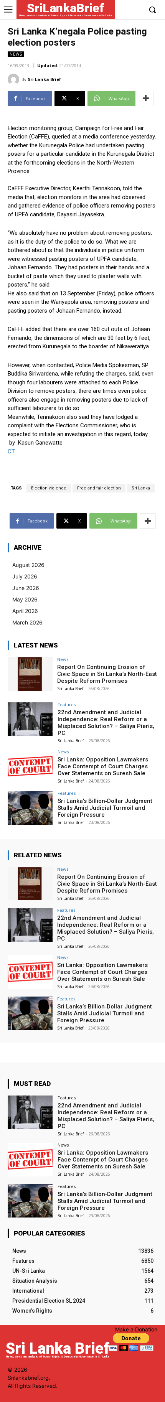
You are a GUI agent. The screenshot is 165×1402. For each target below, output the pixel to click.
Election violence (48, 488)
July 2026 (24, 576)
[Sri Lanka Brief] (14, 79)
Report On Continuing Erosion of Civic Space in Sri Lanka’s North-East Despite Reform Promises (107, 674)
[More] (146, 98)
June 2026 (25, 588)
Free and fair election (99, 488)
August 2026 (28, 565)
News (16, 54)
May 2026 (25, 599)
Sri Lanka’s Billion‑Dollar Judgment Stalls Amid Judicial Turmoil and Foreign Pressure (105, 807)
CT (11, 451)
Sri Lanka (141, 488)
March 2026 (27, 622)
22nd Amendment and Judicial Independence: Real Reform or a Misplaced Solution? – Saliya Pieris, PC (106, 722)
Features (67, 704)
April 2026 (25, 611)
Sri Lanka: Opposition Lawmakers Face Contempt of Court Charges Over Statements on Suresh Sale (103, 766)
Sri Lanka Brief (44, 79)
